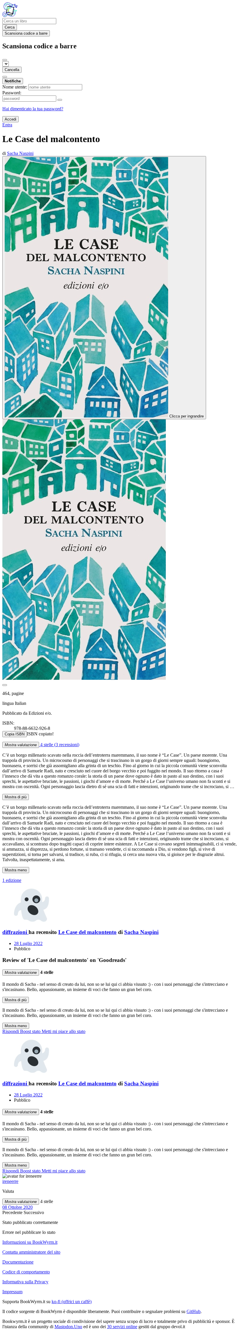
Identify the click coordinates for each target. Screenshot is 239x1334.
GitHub (194, 1311)
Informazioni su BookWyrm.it (29, 1242)
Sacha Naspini (141, 932)
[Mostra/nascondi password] (59, 100)
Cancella (12, 70)
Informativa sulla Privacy (25, 1281)
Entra (7, 124)
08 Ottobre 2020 (17, 1207)
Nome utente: (14, 86)
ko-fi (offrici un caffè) (72, 1301)
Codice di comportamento (26, 1271)
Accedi (10, 119)
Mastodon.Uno (68, 1326)
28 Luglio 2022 (28, 943)
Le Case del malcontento (87, 932)
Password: (11, 92)
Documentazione (18, 1261)
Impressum (12, 1291)
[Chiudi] (4, 60)
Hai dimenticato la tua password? (32, 108)
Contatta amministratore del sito (31, 1252)
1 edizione (11, 880)
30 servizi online (122, 1326)
